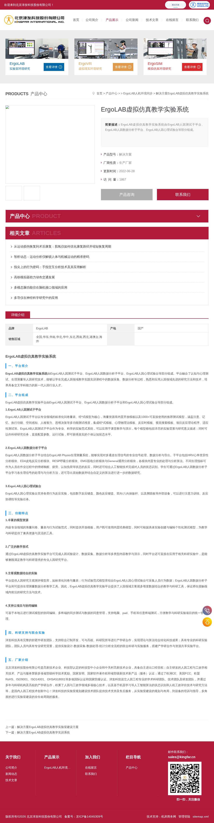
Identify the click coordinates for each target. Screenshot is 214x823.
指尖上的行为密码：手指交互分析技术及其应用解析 (50, 267)
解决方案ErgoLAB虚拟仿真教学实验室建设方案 (48, 727)
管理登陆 (184, 816)
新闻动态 (11, 773)
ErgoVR (85, 64)
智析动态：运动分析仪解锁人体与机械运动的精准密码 (51, 256)
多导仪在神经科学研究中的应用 (36, 297)
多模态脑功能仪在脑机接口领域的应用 (40, 287)
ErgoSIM (155, 64)
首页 (76, 20)
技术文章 (152, 20)
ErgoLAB (17, 64)
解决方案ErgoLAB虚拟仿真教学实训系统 (43, 732)
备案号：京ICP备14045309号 (83, 816)
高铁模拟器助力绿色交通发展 (34, 277)
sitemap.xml (201, 816)
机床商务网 (168, 816)
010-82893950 (207, 610)
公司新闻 (132, 20)
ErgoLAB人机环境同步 (138, 93)
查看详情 (51, 67)
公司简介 (92, 20)
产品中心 (111, 93)
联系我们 (192, 20)
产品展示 (112, 20)
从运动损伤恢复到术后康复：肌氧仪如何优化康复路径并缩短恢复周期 (62, 246)
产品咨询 (126, 195)
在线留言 (172, 20)
